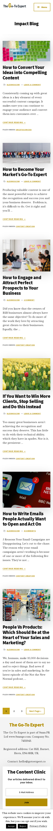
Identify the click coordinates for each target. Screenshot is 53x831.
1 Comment (29, 300)
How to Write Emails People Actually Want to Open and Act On (24, 519)
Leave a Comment (32, 85)
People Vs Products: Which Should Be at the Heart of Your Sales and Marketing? (26, 635)
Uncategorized (24, 130)
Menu (44, 7)
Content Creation (25, 226)
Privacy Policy (38, 826)
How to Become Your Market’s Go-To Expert (25, 171)
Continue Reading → (14, 122)
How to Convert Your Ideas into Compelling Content (25, 72)
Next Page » (35, 711)
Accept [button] (11, 826)
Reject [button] (23, 826)
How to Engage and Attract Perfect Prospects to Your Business (22, 285)
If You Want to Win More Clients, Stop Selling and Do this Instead (26, 401)
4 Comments (30, 531)
